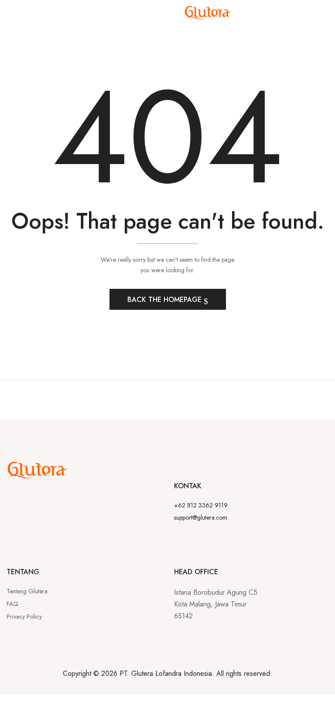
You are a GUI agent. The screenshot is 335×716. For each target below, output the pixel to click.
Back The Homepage (165, 300)
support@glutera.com (200, 517)
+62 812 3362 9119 (201, 505)
